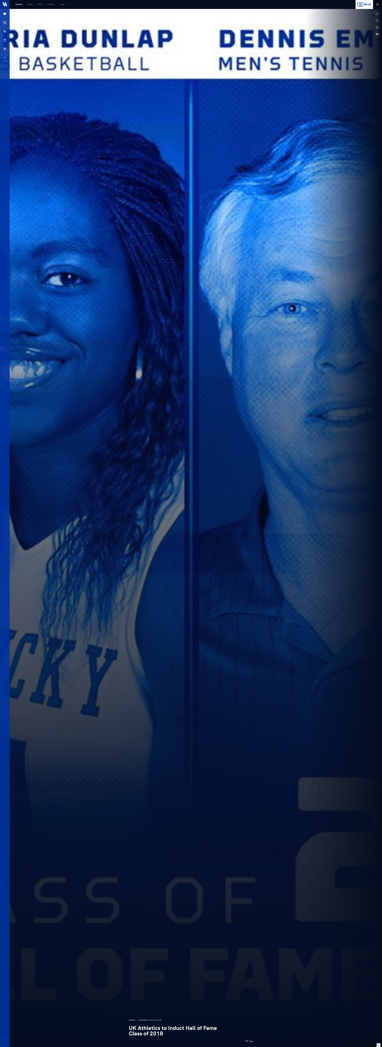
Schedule (50, 4)
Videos (62, 4)
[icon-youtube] (377, 34)
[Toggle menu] (5, 1039)
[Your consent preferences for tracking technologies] (378, 1045)
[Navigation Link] (5, 14)
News (40, 4)
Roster (30, 4)
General (18, 4)
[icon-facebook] (377, 13)
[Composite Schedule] (5, 22)
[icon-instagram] (377, 27)
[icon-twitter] (377, 20)
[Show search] (377, 4)
